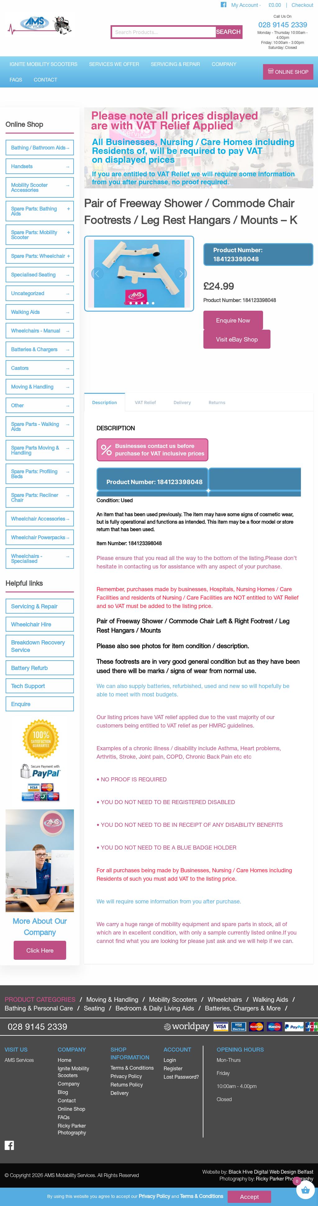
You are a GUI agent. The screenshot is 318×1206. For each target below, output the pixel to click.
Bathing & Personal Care (39, 1008)
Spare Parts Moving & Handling (35, 450)
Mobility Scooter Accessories (29, 187)
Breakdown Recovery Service (38, 646)
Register (173, 1068)
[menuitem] (43, 64)
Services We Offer (114, 64)
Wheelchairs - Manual (35, 330)
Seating (94, 1008)
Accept (249, 1197)
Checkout (302, 5)
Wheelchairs (225, 999)
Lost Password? (181, 1077)
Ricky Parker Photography (284, 1178)
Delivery (182, 402)
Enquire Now (233, 320)
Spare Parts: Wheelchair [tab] (38, 256)
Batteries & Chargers (34, 349)
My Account (245, 5)
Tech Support (28, 685)
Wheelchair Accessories (38, 518)
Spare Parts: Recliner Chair (34, 497)
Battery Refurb (29, 667)
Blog (63, 1092)
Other (17, 405)
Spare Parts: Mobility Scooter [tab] (34, 234)
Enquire (20, 703)
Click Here (39, 950)
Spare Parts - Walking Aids (35, 426)
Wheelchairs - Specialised (26, 558)
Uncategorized (27, 293)
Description (104, 402)
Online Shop (291, 72)
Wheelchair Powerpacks (38, 537)
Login (170, 1060)
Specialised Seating (33, 274)
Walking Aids (25, 312)
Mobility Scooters (173, 999)
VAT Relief (145, 402)
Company (224, 64)
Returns (217, 402)
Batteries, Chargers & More (243, 1008)
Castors (20, 368)
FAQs (16, 79)
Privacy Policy (126, 1076)
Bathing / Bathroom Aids (38, 147)
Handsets (22, 166)
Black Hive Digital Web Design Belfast (271, 1172)
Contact (45, 79)
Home (64, 1060)
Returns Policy (127, 1084)
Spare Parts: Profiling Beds (34, 473)
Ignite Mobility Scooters (43, 64)
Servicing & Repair (175, 64)
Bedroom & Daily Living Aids (155, 1008)
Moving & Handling (32, 386)
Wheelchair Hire (31, 624)
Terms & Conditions (132, 1068)
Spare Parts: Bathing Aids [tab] (34, 210)
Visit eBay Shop (237, 339)
